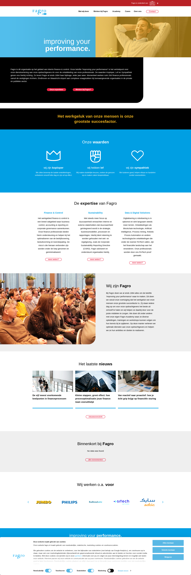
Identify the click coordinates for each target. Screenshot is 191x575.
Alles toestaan (168, 543)
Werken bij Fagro (101, 11)
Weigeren (168, 557)
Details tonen (123, 571)
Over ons (137, 11)
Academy (116, 11)
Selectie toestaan (168, 550)
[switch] (69, 570)
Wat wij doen (83, 11)
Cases (127, 11)
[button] (163, 502)
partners (78, 556)
